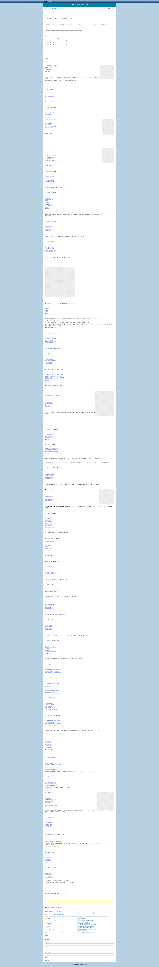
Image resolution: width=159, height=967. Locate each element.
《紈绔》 (49, 640)
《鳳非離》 (49, 817)
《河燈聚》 (49, 333)
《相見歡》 (48, 149)
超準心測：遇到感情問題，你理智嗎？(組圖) (55, 932)
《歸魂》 (49, 566)
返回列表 (47, 960)
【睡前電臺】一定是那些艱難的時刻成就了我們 (56, 922)
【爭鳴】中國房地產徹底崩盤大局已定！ (88, 924)
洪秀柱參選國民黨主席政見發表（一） (87, 927)
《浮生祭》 (49, 852)
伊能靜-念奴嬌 (49, 923)
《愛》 (47, 241)
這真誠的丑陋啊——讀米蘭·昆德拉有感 (87, 929)
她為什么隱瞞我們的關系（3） (52, 927)
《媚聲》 (49, 584)
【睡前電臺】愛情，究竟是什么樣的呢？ (54, 930)
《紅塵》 (49, 353)
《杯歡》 (49, 599)
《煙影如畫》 (50, 715)
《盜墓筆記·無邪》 (51, 697)
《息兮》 (49, 664)
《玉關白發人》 (50, 538)
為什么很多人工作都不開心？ (55, 911)
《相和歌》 (49, 429)
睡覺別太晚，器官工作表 (51, 924)
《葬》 (47, 89)
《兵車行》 (49, 776)
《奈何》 (49, 619)
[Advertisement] (67, 13)
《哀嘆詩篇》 (49, 171)
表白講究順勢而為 (50, 929)
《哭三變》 (49, 792)
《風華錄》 (49, 303)
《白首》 (49, 736)
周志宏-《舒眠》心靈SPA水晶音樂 (56, 914)
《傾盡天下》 (50, 867)
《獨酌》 (49, 513)
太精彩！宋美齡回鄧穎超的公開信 (86, 926)
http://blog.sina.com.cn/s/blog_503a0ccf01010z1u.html (65, 44)
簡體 (109, 8)
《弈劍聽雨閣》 (49, 65)
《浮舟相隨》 (50, 395)
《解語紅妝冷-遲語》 (51, 834)
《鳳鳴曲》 (48, 192)
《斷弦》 (48, 107)
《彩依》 (48, 119)
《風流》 (49, 489)
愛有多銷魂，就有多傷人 (84, 923)
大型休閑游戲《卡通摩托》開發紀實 (87, 920)
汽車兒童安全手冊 (83, 930)
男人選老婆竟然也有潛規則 (52, 920)
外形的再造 (48, 926)
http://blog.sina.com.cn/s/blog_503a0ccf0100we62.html (66, 40)
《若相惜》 (49, 467)
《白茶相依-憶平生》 (51, 369)
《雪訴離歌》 (50, 683)
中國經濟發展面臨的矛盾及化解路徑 (87, 932)
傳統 (113, 8)
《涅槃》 (49, 757)
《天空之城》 (49, 221)
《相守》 (49, 444)
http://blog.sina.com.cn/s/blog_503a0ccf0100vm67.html (56, 893)
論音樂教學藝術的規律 (84, 922)
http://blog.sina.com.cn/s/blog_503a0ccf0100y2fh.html (65, 42)
